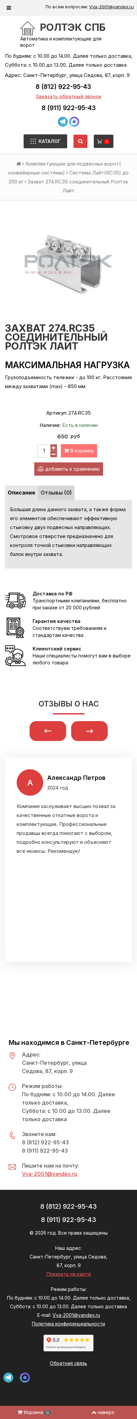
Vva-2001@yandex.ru (111, 6)
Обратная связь (68, 1363)
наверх (106, 1412)
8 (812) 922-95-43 (63, 87)
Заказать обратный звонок (68, 96)
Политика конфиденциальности (68, 1323)
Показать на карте (68, 1274)
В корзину (81, 450)
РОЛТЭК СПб (73, 27)
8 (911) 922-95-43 (69, 108)
